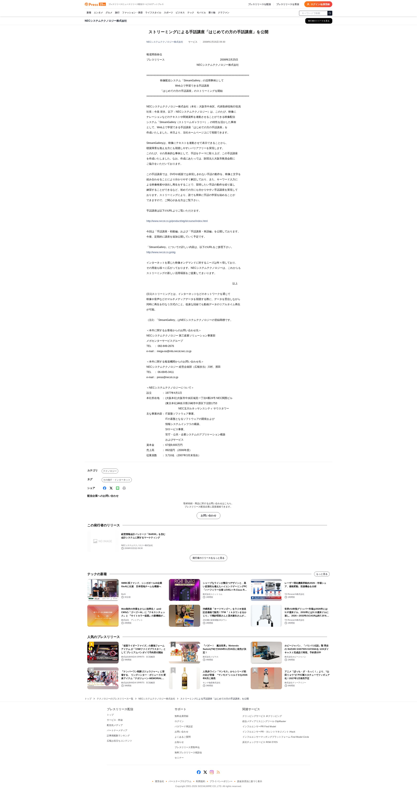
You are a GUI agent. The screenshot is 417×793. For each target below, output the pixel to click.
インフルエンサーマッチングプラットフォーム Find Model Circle (275, 737)
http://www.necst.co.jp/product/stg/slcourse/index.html (177, 221)
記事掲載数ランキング (118, 735)
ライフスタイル (153, 12)
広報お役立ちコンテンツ (119, 740)
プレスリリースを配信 (259, 4)
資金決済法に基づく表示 (249, 781)
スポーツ (168, 12)
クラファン (223, 12)
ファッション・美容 (132, 12)
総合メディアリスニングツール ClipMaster (264, 721)
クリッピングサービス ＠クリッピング (262, 716)
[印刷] (124, 488)
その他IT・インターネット (116, 480)
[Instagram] (212, 772)
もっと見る (322, 574)
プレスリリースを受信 (287, 4)
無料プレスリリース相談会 (188, 752)
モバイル (201, 12)
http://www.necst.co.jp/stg (160, 252)
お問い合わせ (208, 515)
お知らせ (179, 742)
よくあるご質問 (183, 737)
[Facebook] (104, 488)
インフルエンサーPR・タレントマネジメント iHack (268, 731)
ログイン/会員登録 (320, 4)
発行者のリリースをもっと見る (208, 558)
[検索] (329, 13)
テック (190, 12)
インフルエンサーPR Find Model (259, 726)
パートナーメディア (117, 730)
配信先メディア (115, 725)
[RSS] (218, 772)
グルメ (109, 12)
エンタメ (98, 12)
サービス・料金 (115, 720)
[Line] (117, 488)
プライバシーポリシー (221, 781)
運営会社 (159, 781)
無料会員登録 (181, 716)
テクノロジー (110, 471)
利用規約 (200, 781)
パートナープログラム (180, 781)
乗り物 (211, 12)
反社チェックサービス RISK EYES (260, 742)
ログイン (179, 721)
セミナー (179, 757)
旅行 (117, 12)
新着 (89, 12)
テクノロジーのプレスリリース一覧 (115, 698)
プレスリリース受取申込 (187, 747)
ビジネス (180, 12)
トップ (88, 698)
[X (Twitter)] (111, 488)
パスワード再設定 (184, 726)
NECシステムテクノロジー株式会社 (164, 42)
